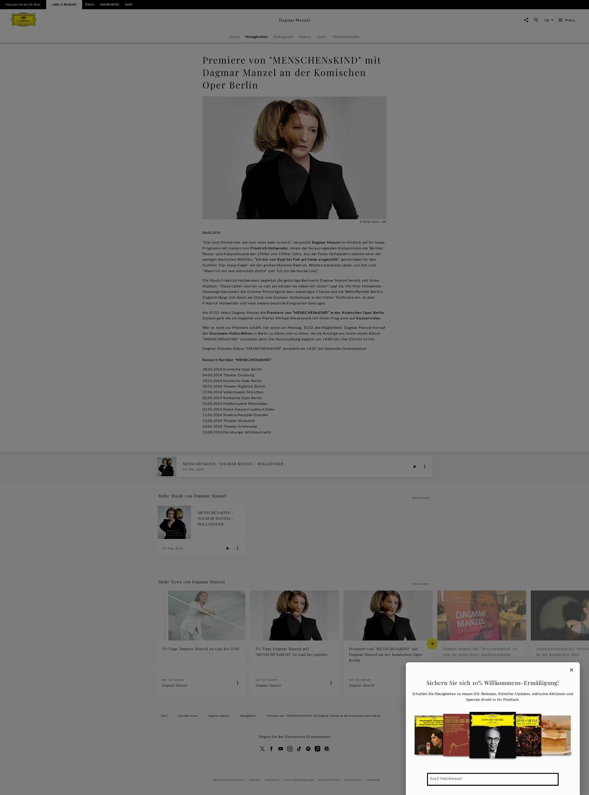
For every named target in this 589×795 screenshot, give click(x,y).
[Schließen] (571, 670)
